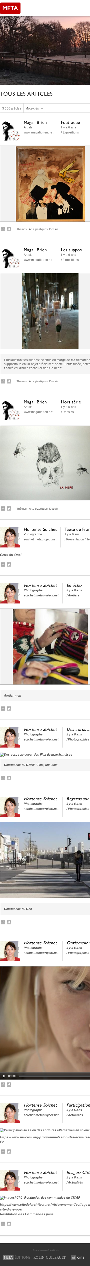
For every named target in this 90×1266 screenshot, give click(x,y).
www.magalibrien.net (38, 132)
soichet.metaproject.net (40, 539)
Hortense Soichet (40, 529)
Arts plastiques (38, 229)
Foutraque (70, 122)
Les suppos (71, 249)
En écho (74, 585)
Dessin (53, 229)
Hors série (71, 401)
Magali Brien (35, 122)
